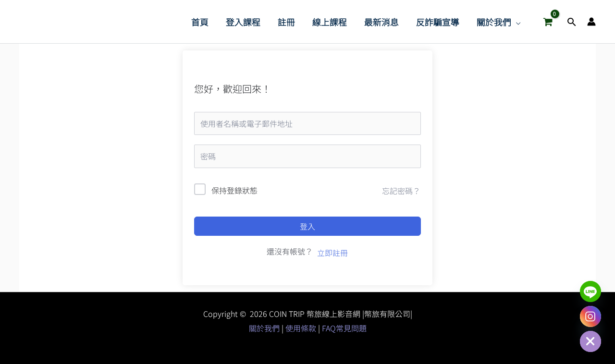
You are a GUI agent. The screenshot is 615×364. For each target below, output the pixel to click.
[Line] (590, 291)
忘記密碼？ (401, 190)
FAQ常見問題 (344, 328)
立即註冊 (332, 252)
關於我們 (265, 328)
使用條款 (300, 328)
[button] (516, 21)
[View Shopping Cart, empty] (547, 21)
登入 (307, 226)
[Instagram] (590, 316)
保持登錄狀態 (234, 190)
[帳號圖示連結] (591, 21)
